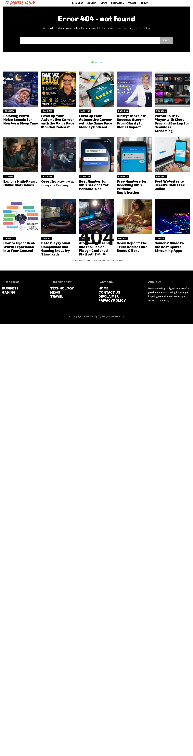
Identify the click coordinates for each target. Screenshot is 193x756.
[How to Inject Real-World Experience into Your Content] (20, 216)
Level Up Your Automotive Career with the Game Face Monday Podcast (57, 121)
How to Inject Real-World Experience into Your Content (19, 247)
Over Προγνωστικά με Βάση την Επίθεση (57, 183)
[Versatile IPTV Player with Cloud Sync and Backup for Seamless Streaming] (172, 89)
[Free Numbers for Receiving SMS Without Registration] (134, 154)
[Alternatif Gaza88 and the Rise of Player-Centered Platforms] (96, 216)
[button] (188, 3)
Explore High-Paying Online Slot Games (20, 183)
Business (9, 111)
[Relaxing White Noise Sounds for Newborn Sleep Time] (20, 89)
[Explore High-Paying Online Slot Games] (20, 154)
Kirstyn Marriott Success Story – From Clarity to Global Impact (131, 121)
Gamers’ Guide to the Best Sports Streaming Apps (169, 247)
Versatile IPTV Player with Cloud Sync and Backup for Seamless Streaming (172, 123)
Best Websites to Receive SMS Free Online (170, 185)
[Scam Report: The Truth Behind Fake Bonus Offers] (134, 216)
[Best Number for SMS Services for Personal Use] (96, 154)
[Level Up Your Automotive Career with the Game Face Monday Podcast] (58, 89)
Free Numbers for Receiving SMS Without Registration (132, 187)
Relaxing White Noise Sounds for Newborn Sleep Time (20, 119)
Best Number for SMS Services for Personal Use (94, 185)
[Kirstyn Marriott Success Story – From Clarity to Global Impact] (134, 89)
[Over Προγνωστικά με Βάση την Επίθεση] (58, 154)
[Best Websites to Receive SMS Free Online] (172, 154)
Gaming (9, 177)
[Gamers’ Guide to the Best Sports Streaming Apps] (172, 216)
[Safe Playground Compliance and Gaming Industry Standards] (58, 216)
